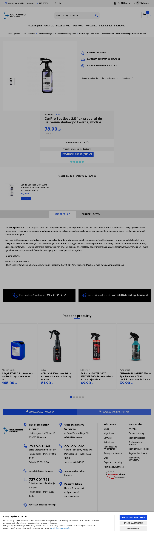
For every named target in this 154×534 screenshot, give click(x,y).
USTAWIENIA (133, 529)
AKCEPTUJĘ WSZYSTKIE (133, 517)
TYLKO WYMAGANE (133, 523)
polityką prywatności (60, 528)
